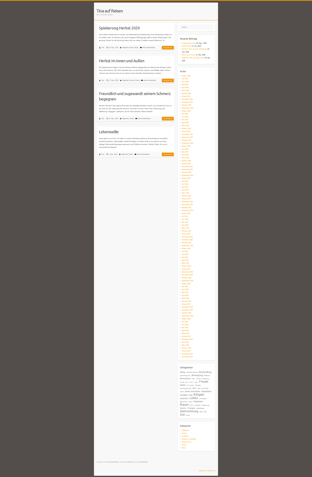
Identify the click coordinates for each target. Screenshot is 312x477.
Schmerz (198, 405)
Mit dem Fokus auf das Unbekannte (194, 49)
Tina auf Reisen (109, 10)
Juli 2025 (185, 114)
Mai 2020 (185, 292)
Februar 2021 (186, 266)
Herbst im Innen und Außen (121, 61)
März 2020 (185, 298)
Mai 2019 (185, 327)
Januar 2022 (186, 234)
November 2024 (187, 137)
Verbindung (200, 408)
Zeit (182, 414)
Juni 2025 (185, 117)
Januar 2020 (186, 304)
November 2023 (187, 169)
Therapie (191, 408)
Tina (102, 47)
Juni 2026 (185, 82)
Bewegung (197, 375)
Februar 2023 (186, 196)
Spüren (183, 408)
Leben (194, 398)
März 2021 (185, 263)
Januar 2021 (186, 269)
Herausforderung (185, 388)
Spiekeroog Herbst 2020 (119, 28)
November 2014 (187, 357)
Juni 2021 (185, 254)
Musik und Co (186, 442)
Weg (201, 412)
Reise (136, 47)
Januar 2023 (186, 199)
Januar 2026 (186, 96)
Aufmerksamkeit (192, 372)
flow (186, 382)
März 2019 (185, 333)
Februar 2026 (186, 93)
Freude (203, 381)
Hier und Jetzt (203, 388)
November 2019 (187, 310)
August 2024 (186, 146)
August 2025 (186, 111)
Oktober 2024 (186, 140)
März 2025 (185, 125)
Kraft (190, 395)
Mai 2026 (185, 84)
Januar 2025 (186, 131)
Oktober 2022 (186, 207)
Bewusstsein (185, 378)
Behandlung (205, 372)
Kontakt (183, 395)
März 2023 (185, 193)
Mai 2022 (185, 222)
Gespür (198, 385)
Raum (184, 405)
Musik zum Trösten (188, 55)
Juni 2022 (185, 219)
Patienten (198, 401)
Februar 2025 (186, 128)
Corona (132, 80)
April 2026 (185, 87)
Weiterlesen (167, 48)
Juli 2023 (185, 181)
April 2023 (185, 190)
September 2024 (187, 143)
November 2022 (187, 205)
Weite (205, 411)
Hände (182, 391)
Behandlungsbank (185, 375)
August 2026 (186, 76)
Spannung (205, 405)
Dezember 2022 (187, 202)
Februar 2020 (186, 301)
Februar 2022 (186, 231)
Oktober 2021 (186, 243)
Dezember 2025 (187, 99)
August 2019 (186, 319)
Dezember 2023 (187, 166)
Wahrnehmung (189, 411)
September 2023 (187, 175)
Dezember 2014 (187, 354)
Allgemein (125, 47)
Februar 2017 (186, 336)
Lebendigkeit (203, 398)
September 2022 (187, 210)
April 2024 (185, 155)
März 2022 (185, 228)
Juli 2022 (185, 216)
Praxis (132, 47)
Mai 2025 (185, 120)
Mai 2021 (185, 257)
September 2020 (187, 281)
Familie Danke (187, 46)
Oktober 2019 (186, 313)
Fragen (196, 382)
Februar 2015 (186, 348)
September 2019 (187, 316)
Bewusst (207, 375)
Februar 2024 (186, 161)
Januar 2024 (186, 164)
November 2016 (187, 339)
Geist (182, 385)
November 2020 (187, 275)
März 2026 (185, 90)
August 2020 (186, 284)
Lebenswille (109, 132)
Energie (182, 382)
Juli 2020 (185, 286)
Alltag (182, 372)
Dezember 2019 (187, 307)
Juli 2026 (185, 79)
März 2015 (185, 345)
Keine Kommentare (148, 47)
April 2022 (185, 225)
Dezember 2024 (187, 134)
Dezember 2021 (187, 237)
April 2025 (185, 123)
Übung (188, 415)
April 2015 (185, 342)
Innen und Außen (192, 391)
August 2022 (186, 213)
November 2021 (187, 240)
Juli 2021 (185, 251)
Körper (199, 394)
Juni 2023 (185, 184)
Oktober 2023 (186, 172)
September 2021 (187, 245)
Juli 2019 (185, 322)
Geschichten (190, 385)
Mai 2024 (185, 152)
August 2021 (186, 248)
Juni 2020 (185, 289)
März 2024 (185, 158)
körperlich (184, 398)
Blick (193, 378)
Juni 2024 (185, 149)
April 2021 (185, 260)
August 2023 (186, 178)
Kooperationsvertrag (189, 43)
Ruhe (191, 405)
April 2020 (185, 295)
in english (185, 436)
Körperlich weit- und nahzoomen (193, 58)
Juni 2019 (185, 325)
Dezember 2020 (187, 272)
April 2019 (185, 330)
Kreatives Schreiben (189, 439)
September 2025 (187, 108)
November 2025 (187, 102)
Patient (190, 401)
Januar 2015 (186, 351)
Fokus (191, 382)
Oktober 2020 (186, 278)
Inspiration (206, 391)
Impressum (202, 471)
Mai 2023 (185, 187)
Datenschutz (211, 471)
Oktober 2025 (186, 105)
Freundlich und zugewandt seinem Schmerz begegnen (135, 96)
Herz (194, 388)
